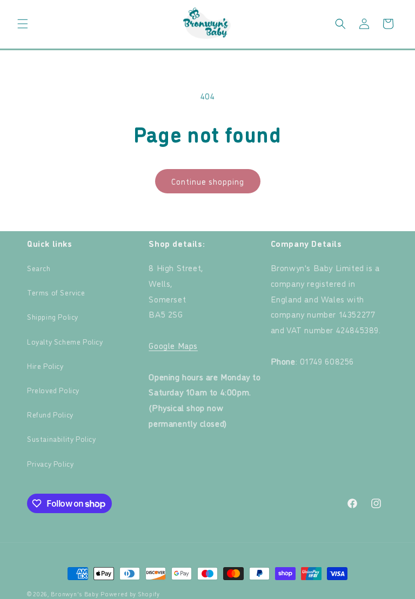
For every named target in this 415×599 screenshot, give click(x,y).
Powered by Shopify (130, 594)
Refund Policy (50, 414)
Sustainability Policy (61, 438)
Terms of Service (56, 292)
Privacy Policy (50, 463)
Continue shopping (207, 181)
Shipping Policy (52, 316)
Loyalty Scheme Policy (65, 341)
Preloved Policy (53, 390)
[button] (23, 24)
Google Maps (173, 345)
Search (39, 268)
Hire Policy (45, 365)
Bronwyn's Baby (75, 594)
